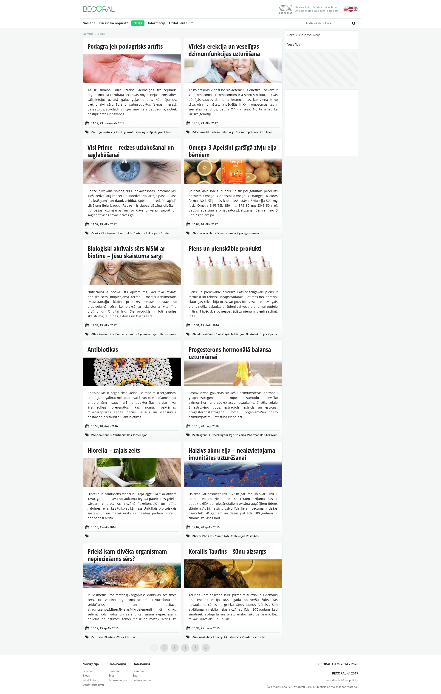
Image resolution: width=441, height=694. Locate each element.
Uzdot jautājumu (182, 23)
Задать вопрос (118, 680)
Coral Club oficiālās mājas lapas (325, 687)
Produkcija (89, 680)
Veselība (293, 44)
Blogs (138, 23)
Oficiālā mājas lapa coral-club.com (317, 11)
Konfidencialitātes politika (342, 680)
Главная (114, 671)
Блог (111, 675)
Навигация (117, 664)
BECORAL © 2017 (345, 673)
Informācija (157, 23)
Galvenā (89, 23)
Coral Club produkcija (304, 35)
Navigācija (91, 664)
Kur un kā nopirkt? (113, 23)
